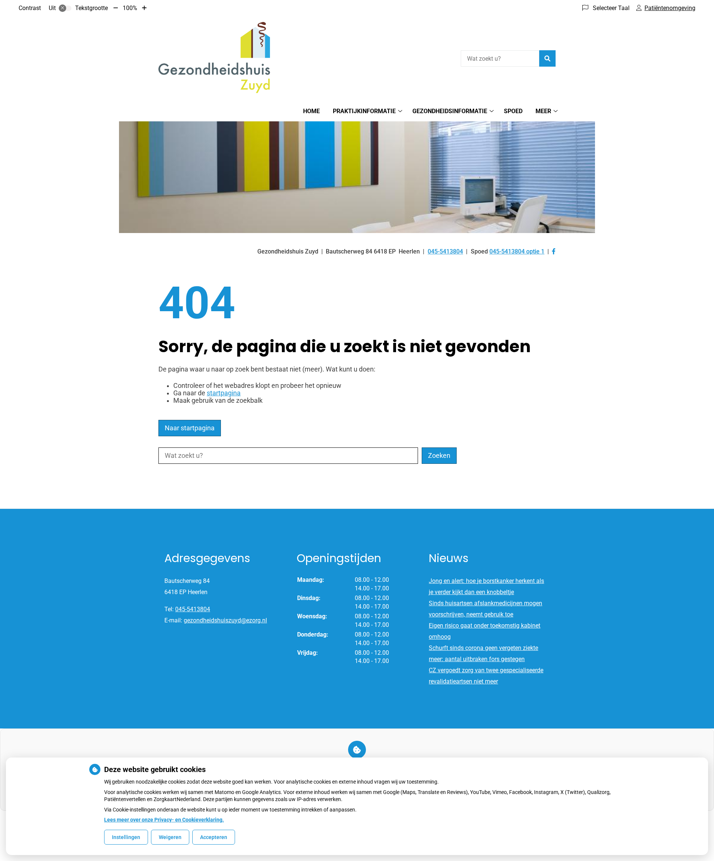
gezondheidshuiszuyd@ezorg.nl (225, 620)
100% (130, 8)
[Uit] (65, 8)
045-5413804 (192, 609)
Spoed (513, 111)
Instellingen (126, 837)
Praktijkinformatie (364, 111)
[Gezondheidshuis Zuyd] (214, 57)
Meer (543, 111)
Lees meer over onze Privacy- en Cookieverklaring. (164, 820)
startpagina (224, 393)
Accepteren (213, 837)
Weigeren (170, 837)
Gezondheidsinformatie (449, 111)
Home (311, 111)
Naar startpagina (190, 428)
